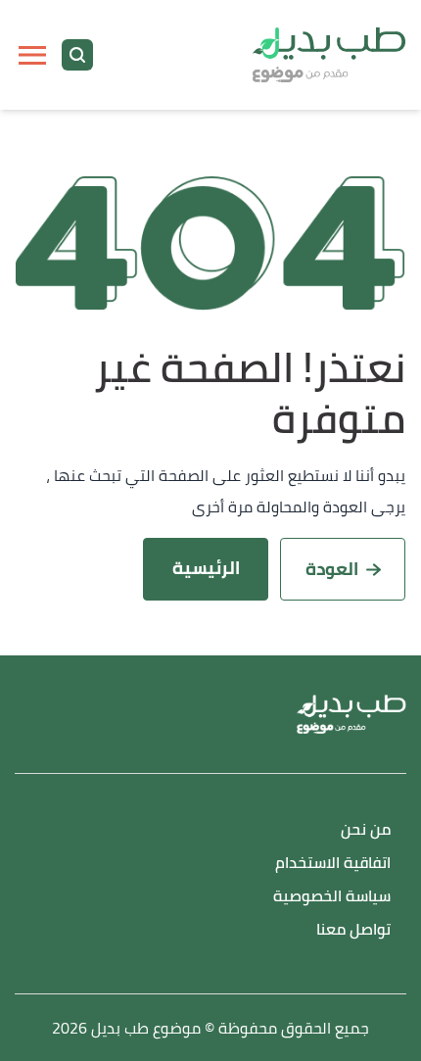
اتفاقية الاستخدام (333, 863)
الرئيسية (206, 568)
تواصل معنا (353, 930)
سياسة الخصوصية (332, 897)
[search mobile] (77, 55)
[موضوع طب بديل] (329, 54)
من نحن (366, 830)
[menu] (32, 55)
